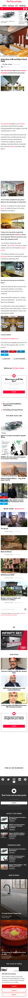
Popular (11, 6)
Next (27, 18)
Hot (16, 6)
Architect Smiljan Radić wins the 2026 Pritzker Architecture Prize (12, 500)
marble (17, 234)
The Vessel (4, 528)
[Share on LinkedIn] (21, 351)
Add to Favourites (20, 358)
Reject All (14, 994)
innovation (4, 256)
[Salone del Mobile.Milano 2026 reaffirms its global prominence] (4, 835)
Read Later (7, 358)
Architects (19, 509)
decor (2, 208)
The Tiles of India (14, 2)
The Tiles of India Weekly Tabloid (9, 476)
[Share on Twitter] (5, 355)
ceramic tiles (14, 245)
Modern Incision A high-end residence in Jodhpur (10, 599)
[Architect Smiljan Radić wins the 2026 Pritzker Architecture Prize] (14, 490)
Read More (12, 829)
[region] (14, 984)
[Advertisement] (14, 108)
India (10, 70)
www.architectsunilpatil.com (9, 338)
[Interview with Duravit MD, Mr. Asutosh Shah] (14, 664)
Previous (1, 18)
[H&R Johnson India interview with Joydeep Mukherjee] (14, 681)
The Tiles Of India (6, 124)
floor (5, 206)
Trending (22, 6)
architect (22, 124)
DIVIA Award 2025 (7, 575)
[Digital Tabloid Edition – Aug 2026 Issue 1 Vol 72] (14, 469)
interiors (12, 146)
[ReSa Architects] (14, 542)
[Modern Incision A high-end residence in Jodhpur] (14, 588)
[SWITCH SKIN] (24, 8)
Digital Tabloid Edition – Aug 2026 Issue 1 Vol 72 (17, 865)
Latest (4, 6)
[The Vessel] (14, 519)
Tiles (5, 70)
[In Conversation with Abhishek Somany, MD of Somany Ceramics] (14, 698)
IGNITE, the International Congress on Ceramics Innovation (13, 457)
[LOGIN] (26, 8)
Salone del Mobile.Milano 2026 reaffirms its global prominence (17, 835)
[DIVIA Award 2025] (14, 565)
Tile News (3, 433)
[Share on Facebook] (5, 351)
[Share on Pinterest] (13, 351)
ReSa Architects (6, 552)
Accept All (14, 986)
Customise (14, 990)
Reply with (25, 609)
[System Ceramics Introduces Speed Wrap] (9, 15)
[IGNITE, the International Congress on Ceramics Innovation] (14, 447)
